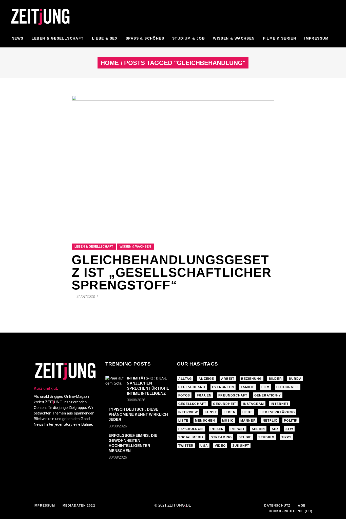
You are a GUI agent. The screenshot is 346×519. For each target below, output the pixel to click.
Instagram (253, 404)
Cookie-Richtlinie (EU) (290, 511)
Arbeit (227, 378)
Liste (183, 420)
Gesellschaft (192, 404)
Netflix (270, 420)
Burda (295, 378)
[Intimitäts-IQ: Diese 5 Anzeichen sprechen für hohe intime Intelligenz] (114, 382)
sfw (289, 429)
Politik (291, 420)
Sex (275, 429)
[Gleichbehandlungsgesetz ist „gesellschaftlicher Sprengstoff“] (173, 163)
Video (220, 445)
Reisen (217, 429)
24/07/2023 (86, 296)
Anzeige (206, 378)
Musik (228, 420)
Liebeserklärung (277, 412)
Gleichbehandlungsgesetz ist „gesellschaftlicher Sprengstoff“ (172, 272)
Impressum (44, 505)
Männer (248, 420)
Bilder (275, 378)
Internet (280, 404)
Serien (258, 429)
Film (265, 387)
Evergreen (223, 387)
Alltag (185, 378)
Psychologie (191, 429)
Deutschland (191, 387)
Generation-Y (267, 395)
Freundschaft (232, 395)
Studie (245, 437)
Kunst (211, 412)
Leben (230, 412)
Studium (266, 437)
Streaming (221, 437)
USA (204, 445)
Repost (237, 429)
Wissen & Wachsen (135, 246)
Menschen (205, 420)
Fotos (184, 395)
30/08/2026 (136, 400)
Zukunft (241, 445)
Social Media (191, 437)
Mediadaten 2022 (79, 505)
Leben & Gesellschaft (93, 246)
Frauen (204, 395)
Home (110, 63)
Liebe (247, 412)
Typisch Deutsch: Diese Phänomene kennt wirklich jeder (138, 414)
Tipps (286, 437)
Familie (248, 387)
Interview (188, 412)
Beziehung (251, 378)
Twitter (186, 445)
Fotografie (287, 387)
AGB (302, 505)
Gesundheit (224, 404)
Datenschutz (277, 505)
